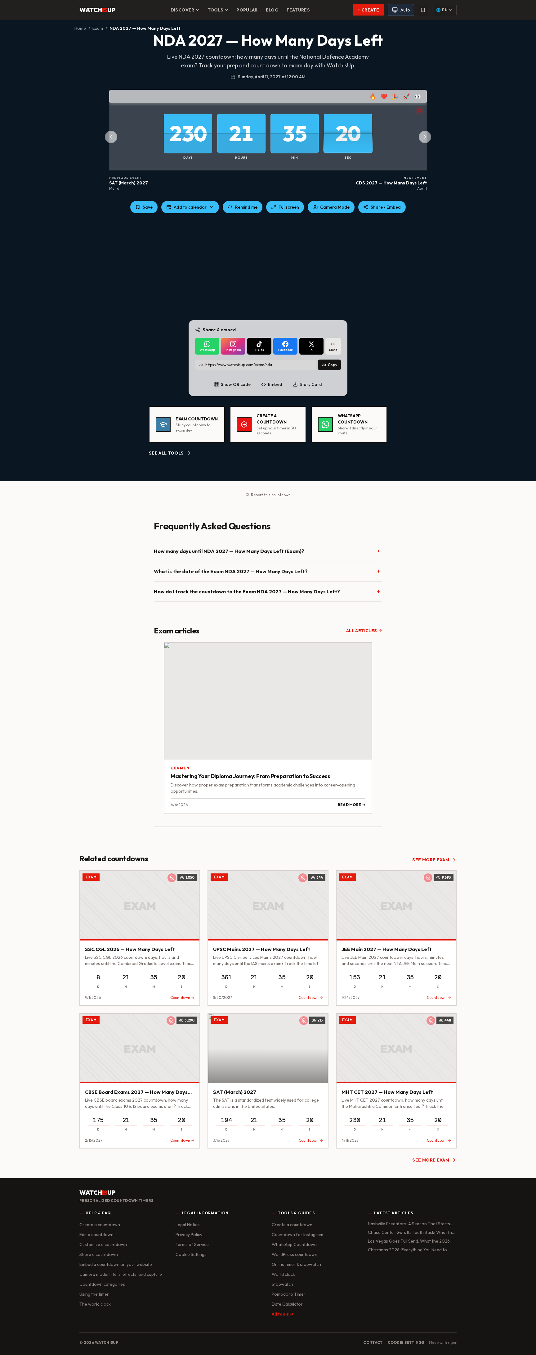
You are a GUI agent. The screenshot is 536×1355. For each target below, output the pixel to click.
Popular (246, 10)
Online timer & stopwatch (296, 1264)
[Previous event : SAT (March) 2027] (111, 137)
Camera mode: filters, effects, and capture (120, 1274)
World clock (283, 1274)
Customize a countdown (103, 1244)
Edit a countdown (96, 1234)
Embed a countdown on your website (115, 1264)
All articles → (364, 630)
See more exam (430, 860)
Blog (272, 10)
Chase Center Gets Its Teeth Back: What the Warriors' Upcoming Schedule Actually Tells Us (411, 1232)
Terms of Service (192, 1244)
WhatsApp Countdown (294, 1244)
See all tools (166, 453)
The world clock (95, 1304)
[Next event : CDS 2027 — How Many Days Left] (425, 137)
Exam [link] (91, 877)
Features (298, 10)
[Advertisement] (268, 266)
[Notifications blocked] (419, 110)
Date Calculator (287, 1304)
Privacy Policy (189, 1234)
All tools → (283, 1314)
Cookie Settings (191, 1254)
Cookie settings (406, 1342)
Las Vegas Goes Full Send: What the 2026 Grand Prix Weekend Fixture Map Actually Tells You (409, 1241)
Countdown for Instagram (297, 1234)
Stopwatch (282, 1284)
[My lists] (423, 10)
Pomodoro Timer (289, 1294)
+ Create (368, 10)
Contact (372, 1342)
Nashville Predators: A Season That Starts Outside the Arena (409, 1224)
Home (80, 28)
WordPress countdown (294, 1254)
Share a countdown (98, 1254)
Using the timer (94, 1294)
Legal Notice (188, 1224)
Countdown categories (102, 1284)
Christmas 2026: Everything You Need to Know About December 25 (407, 1250)
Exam (97, 28)
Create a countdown (99, 1224)
